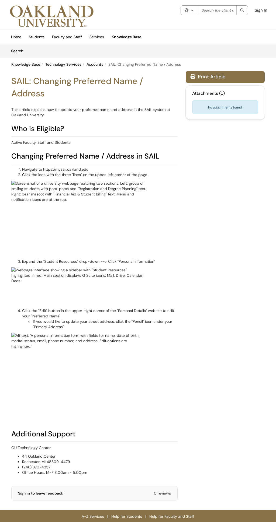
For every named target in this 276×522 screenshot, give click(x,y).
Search (19, 50)
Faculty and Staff (67, 36)
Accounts (95, 64)
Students (36, 36)
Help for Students (126, 516)
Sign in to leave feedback (40, 493)
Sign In (261, 10)
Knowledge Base (126, 36)
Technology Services (63, 64)
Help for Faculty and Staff (171, 516)
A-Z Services (93, 516)
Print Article (210, 76)
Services (96, 36)
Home (16, 36)
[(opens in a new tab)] (52, 16)
